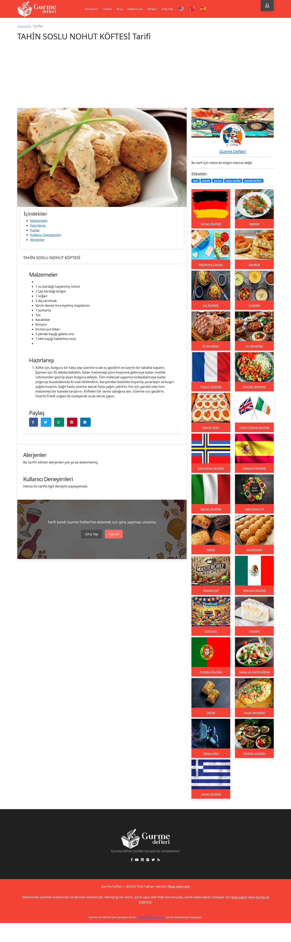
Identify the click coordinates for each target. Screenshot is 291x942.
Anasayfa (91, 9)
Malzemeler (39, 220)
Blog (120, 9)
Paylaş (35, 230)
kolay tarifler (233, 180)
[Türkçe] (192, 9)
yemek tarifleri (253, 180)
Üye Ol (114, 534)
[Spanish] (203, 9)
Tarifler (107, 9)
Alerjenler (37, 239)
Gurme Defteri (232, 151)
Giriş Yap (167, 9)
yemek (206, 180)
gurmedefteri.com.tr (138, 917)
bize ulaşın (239, 897)
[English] (181, 9)
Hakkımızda (135, 9)
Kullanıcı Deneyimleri (45, 235)
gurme (218, 180)
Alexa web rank (178, 886)
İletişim (152, 9)
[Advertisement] (145, 78)
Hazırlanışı (38, 225)
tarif (195, 180)
